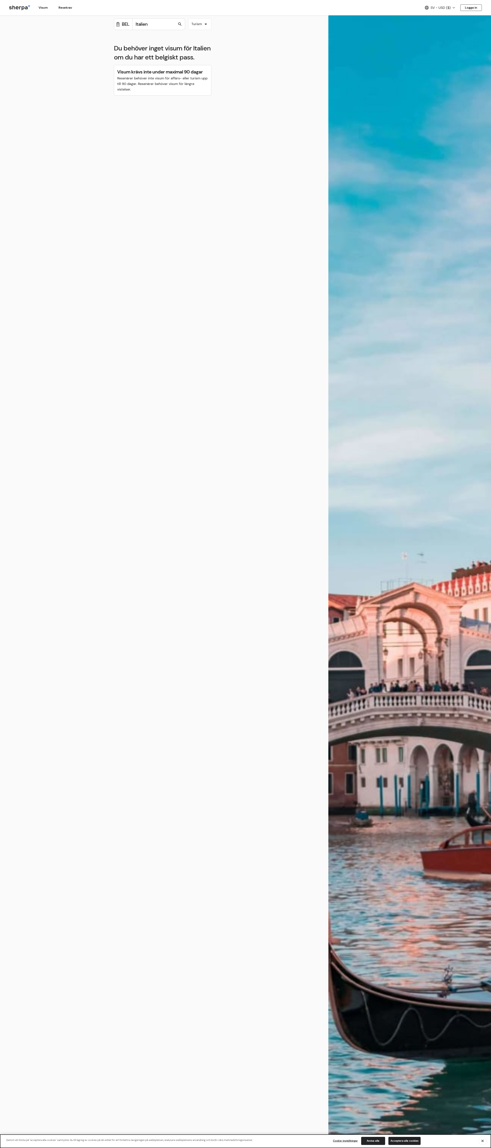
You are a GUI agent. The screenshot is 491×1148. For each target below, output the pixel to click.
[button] (199, 24)
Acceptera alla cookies (404, 1140)
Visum (43, 8)
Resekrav (65, 8)
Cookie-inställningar (345, 1140)
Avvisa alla (373, 1140)
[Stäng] (482, 1141)
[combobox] (199, 24)
